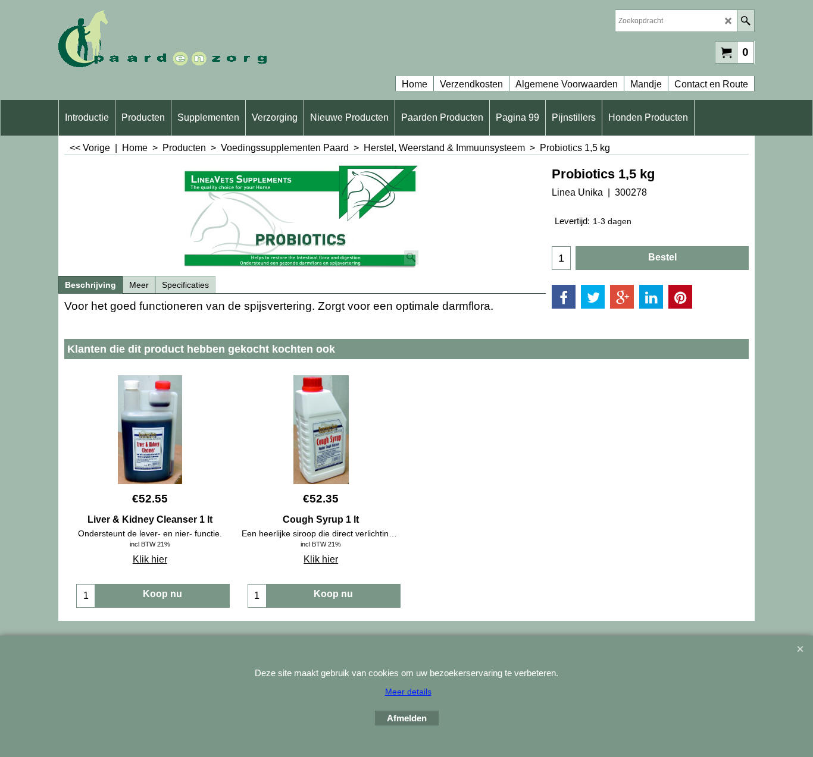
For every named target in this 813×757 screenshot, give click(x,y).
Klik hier (150, 559)
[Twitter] (593, 297)
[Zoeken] (745, 21)
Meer (139, 285)
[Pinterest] (680, 297)
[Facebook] (564, 297)
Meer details (408, 691)
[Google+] (622, 297)
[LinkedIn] (651, 297)
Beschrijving (90, 285)
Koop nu (162, 594)
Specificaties (185, 285)
